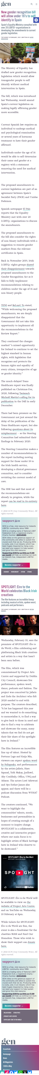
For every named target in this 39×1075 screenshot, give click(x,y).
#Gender (6, 577)
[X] (25, 1072)
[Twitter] (16, 1072)
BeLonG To (18, 305)
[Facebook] (11, 1072)
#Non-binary (15, 577)
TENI (4, 305)
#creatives (16, 1017)
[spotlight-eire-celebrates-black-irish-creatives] (19, 629)
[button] (36, 20)
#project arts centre (10, 1021)
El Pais (26, 209)
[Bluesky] (29, 1072)
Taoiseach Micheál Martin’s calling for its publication (18, 397)
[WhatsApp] (20, 1072)
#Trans (29, 577)
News (5, 1063)
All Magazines (8, 1067)
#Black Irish (7, 1017)
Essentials (7, 1054)
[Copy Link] (7, 1072)
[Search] (32, 4)
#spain (23, 577)
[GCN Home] (6, 4)
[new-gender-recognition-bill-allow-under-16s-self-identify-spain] (19, 53)
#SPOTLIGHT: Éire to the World (12, 1024)
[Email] (2, 1072)
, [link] (9, 777)
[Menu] (36, 4)
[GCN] (8, 1049)
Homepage (7, 1059)
